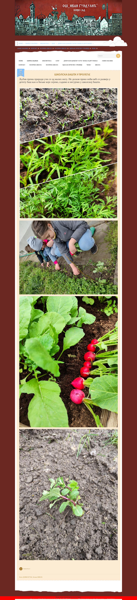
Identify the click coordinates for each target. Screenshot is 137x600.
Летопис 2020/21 (37, 577)
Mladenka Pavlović (26, 568)
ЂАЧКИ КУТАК (27, 577)
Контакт (34, 48)
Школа (97, 65)
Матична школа (46, 48)
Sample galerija (31, 43)
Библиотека (44, 43)
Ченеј (94, 48)
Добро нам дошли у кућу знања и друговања (75, 43)
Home (21, 43)
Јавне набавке (22, 48)
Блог (53, 43)
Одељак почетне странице (79, 48)
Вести (20, 577)
